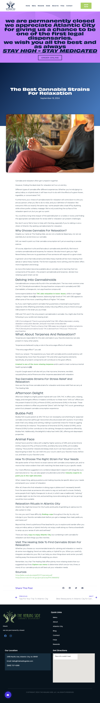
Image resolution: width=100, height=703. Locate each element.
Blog (54, 631)
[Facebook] (5, 635)
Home (28, 6)
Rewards (41, 6)
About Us (55, 6)
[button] (50, 57)
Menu (34, 6)
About (55, 622)
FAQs (62, 6)
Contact (69, 6)
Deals (48, 6)
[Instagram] (10, 635)
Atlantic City (58, 626)
